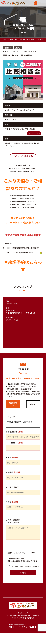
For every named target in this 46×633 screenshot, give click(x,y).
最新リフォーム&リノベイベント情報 (22, 40)
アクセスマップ (34, 133)
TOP (4, 40)
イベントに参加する (23, 156)
